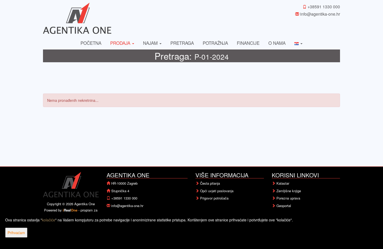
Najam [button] (151, 43)
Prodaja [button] (121, 43)
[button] (298, 42)
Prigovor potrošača (214, 198)
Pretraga (182, 43)
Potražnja (215, 43)
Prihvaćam (16, 232)
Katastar (282, 183)
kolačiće (48, 219)
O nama (277, 43)
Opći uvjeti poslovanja (216, 190)
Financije (248, 43)
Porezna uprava (288, 198)
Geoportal (283, 205)
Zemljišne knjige (288, 190)
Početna (91, 43)
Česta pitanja (210, 183)
